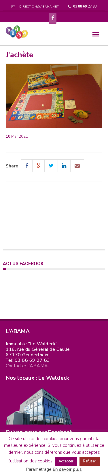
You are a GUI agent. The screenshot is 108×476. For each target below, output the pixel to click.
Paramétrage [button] (39, 469)
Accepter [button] (65, 461)
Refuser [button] (89, 461)
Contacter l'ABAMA (27, 366)
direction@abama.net (38, 7)
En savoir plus (67, 469)
